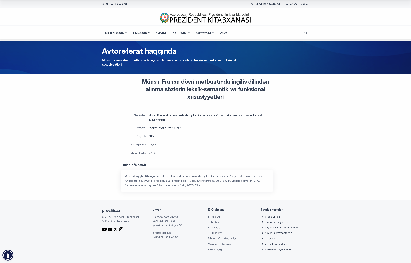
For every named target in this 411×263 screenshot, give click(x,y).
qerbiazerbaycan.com (278, 249)
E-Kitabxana (140, 32)
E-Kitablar (214, 222)
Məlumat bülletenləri (220, 244)
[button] (8, 255)
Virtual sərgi (215, 249)
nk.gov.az (270, 238)
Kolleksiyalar (203, 32)
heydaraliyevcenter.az (278, 233)
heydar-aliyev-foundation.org (282, 227)
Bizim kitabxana (114, 32)
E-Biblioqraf (215, 233)
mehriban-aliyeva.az (277, 222)
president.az (272, 216)
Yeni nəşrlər (180, 32)
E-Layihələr (214, 227)
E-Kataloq (214, 216)
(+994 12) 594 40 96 (267, 4)
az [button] (305, 32)
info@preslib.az (299, 4)
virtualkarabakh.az (276, 244)
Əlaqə (223, 32)
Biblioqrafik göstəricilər (222, 238)
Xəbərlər (161, 32)
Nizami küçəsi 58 (116, 4)
